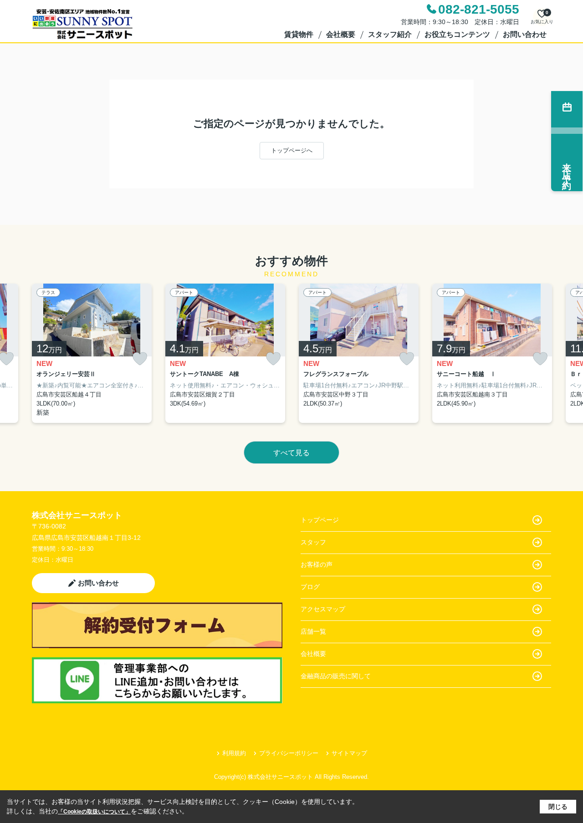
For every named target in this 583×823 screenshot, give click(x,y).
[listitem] (92, 353)
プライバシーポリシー (288, 753)
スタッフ (313, 542)
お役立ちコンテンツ (457, 34)
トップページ (320, 519)
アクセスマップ (323, 609)
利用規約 (234, 753)
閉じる (558, 806)
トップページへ (291, 150)
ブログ (310, 586)
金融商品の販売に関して (336, 676)
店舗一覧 (313, 631)
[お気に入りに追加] (140, 359)
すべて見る (291, 453)
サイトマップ (349, 753)
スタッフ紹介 (390, 34)
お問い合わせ (525, 34)
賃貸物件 (298, 34)
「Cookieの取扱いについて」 (94, 811)
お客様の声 (316, 564)
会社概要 (340, 34)
